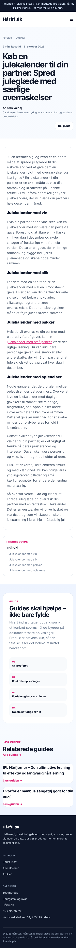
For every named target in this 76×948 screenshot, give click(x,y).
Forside (7, 37)
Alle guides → (12, 754)
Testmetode (10, 892)
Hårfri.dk (12, 19)
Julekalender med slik (23, 559)
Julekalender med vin (23, 553)
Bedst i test (10, 861)
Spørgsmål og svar (15, 898)
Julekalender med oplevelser (27, 570)
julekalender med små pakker (29, 342)
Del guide (64, 125)
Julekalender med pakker (25, 565)
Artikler (20, 37)
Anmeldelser (11, 868)
